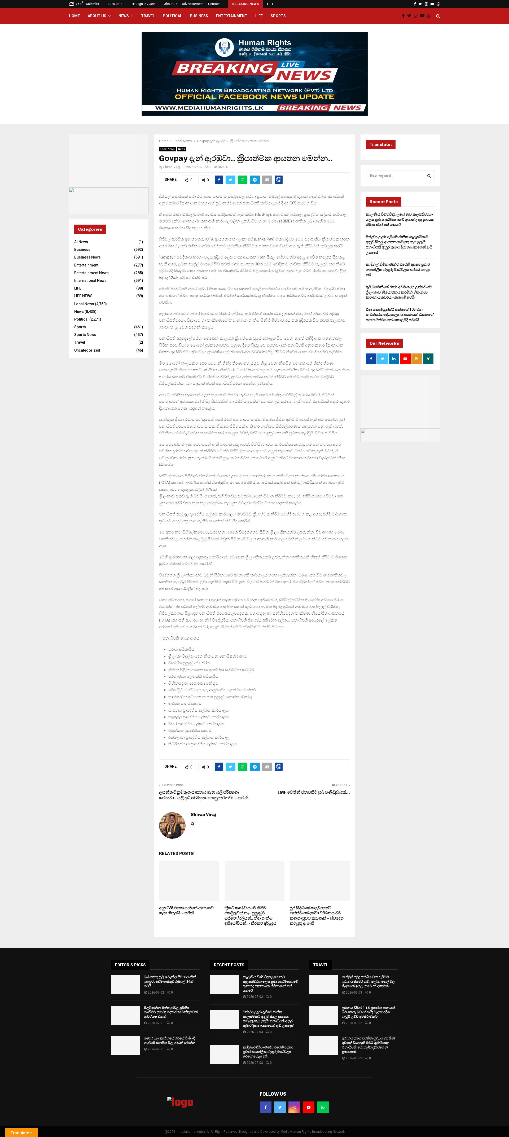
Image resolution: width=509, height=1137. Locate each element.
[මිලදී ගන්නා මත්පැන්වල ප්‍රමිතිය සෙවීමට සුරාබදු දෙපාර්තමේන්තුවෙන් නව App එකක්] (125, 1015)
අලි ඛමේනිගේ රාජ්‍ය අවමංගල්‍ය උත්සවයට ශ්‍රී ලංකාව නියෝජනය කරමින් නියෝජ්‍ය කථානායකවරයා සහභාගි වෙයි (399, 292)
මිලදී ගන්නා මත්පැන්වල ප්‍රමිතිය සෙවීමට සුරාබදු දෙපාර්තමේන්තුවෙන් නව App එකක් (171, 1012)
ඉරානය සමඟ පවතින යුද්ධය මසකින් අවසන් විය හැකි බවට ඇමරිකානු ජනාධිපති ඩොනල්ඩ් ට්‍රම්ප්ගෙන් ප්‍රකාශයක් (368, 1045)
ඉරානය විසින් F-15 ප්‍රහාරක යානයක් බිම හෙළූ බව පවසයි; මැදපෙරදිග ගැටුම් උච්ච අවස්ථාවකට (368, 1012)
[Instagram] (417, 16)
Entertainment (231, 16)
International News (90, 280)
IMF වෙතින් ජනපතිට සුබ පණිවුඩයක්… (314, 792)
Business (199, 16)
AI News (81, 242)
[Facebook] (404, 16)
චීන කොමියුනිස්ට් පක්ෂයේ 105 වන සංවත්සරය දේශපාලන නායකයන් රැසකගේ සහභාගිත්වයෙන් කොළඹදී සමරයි (400, 314)
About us (97, 16)
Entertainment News (91, 273)
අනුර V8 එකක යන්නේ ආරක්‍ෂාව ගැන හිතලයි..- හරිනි (186, 911)
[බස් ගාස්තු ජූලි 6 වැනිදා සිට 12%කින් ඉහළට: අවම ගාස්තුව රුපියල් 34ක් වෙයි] (125, 984)
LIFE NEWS (83, 296)
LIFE (259, 16)
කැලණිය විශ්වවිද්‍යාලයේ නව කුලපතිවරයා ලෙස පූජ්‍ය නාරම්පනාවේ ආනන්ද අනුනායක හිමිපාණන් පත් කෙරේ (400, 219)
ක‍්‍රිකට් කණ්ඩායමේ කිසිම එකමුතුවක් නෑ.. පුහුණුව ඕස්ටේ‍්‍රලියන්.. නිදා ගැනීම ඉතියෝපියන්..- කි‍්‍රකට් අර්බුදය (250, 916)
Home (74, 16)
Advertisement (193, 4)
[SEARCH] (429, 175)
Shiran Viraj (171, 167)
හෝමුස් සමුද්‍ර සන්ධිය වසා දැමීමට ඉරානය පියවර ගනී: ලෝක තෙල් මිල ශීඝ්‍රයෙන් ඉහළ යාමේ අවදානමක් (368, 981)
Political (172, 16)
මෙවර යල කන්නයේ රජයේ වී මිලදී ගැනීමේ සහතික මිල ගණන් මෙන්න (169, 1040)
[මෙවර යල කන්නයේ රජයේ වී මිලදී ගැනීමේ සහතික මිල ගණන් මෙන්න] (125, 1045)
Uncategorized (87, 350)
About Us (170, 4)
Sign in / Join (146, 4)
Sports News (85, 335)
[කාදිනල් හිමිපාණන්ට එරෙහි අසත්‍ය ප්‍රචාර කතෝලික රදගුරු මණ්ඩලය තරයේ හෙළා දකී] (224, 1054)
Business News (87, 257)
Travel (148, 16)
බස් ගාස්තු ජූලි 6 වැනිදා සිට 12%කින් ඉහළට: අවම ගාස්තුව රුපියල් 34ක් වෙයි (170, 981)
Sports (278, 16)
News (124, 16)
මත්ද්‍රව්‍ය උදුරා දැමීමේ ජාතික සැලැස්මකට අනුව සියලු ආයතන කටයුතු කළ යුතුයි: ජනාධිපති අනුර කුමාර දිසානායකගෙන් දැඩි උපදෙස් (268, 1018)
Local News (167, 149)
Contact (214, 4)
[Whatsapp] (430, 16)
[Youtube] (423, 16)
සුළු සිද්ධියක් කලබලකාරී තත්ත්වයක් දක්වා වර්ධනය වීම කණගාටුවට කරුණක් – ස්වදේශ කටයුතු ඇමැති (317, 916)
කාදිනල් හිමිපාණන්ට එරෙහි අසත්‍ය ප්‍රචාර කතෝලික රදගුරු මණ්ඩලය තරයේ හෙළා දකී (398, 269)
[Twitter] (410, 16)
